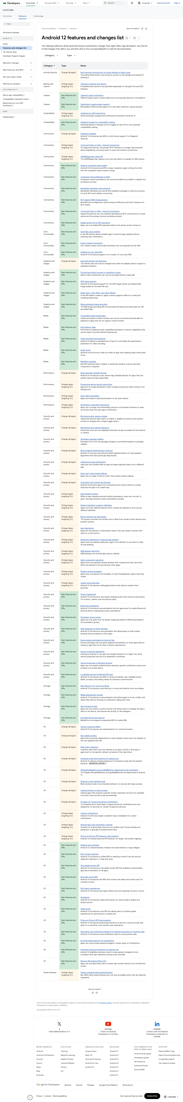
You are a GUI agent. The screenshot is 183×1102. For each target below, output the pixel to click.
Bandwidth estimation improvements (95, 188)
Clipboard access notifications (93, 462)
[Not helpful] (146, 28)
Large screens (90, 1051)
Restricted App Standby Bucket (94, 373)
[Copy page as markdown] (134, 38)
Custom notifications (89, 813)
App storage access (89, 706)
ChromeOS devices (93, 1059)
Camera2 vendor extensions (92, 95)
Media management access (92, 695)
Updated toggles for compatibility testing (98, 122)
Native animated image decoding (94, 304)
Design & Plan (50, 3)
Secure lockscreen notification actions (96, 663)
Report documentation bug (169, 1055)
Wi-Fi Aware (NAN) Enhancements (94, 200)
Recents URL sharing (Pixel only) (93, 961)
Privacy (63, 1067)
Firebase (90, 1085)
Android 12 (114, 1071)
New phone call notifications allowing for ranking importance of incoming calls (112, 932)
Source (39, 1063)
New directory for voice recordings (95, 686)
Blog (38, 1071)
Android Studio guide (142, 1053)
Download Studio (141, 1065)
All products (128, 1085)
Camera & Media (67, 1063)
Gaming (64, 1051)
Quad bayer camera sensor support (95, 104)
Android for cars (91, 1063)
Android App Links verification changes (96, 825)
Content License (105, 1003)
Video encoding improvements (93, 339)
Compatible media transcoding (93, 316)
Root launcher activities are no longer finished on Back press (105, 72)
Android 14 (114, 1063)
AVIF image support (88, 281)
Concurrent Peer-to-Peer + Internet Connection (100, 145)
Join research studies (167, 1063)
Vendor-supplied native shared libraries (97, 972)
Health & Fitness (67, 1059)
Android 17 (114, 1051)
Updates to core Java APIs (91, 252)
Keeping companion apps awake (94, 165)
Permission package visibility (92, 439)
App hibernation (87, 528)
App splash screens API (90, 865)
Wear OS (88, 1055)
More (85, 3)
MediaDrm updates (88, 361)
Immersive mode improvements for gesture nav (100, 758)
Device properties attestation (93, 652)
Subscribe (152, 1096)
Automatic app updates (90, 232)
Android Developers (49, 28)
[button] (16, 52)
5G (62, 1071)
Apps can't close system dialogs (94, 473)
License (48, 1096)
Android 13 (114, 1067)
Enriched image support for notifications (97, 941)
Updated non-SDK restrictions (93, 113)
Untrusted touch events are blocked (95, 482)
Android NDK (139, 1069)
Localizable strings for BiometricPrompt (97, 674)
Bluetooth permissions (90, 606)
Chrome (79, 1085)
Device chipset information (92, 243)
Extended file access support (93, 718)
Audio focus (86, 350)
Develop (69, 3)
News (38, 1067)
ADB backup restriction (90, 551)
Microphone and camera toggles (94, 416)
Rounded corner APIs (89, 877)
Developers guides (141, 1057)
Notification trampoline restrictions (95, 405)
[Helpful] (142, 28)
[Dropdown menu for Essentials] (38, 3)
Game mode (85, 909)
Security (39, 1059)
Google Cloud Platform (108, 1085)
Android (39, 1051)
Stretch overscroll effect (91, 727)
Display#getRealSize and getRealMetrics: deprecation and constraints (109, 770)
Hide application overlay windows (94, 629)
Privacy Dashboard (88, 594)
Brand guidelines (60, 1096)
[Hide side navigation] (30, 1097)
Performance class (88, 327)
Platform (8, 10)
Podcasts (40, 1075)
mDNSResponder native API (92, 156)
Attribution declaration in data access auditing (100, 540)
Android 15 (114, 1059)
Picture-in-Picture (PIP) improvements (96, 920)
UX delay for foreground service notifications (99, 802)
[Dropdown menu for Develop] (76, 3)
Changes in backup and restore (93, 84)
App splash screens (88, 736)
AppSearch (85, 897)
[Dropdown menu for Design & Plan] (59, 3)
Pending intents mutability (91, 571)
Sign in (177, 3)
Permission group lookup (91, 617)
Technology (38, 16)
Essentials (30, 3)
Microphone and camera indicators (95, 428)
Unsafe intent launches (90, 583)
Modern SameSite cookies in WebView (96, 505)
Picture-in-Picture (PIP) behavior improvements (100, 836)
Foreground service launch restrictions (96, 384)
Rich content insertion (90, 854)
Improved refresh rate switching (94, 261)
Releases (23, 16)
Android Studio (163, 3)
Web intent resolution (89, 747)
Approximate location (89, 494)
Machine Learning (68, 1055)
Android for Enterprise (45, 1055)
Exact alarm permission (90, 396)
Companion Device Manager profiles (95, 177)
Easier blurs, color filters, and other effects (98, 293)
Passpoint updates (88, 134)
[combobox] (115, 3)
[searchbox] (16, 24)
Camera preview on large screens (94, 790)
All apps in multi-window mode (93, 781)
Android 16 (114, 1055)
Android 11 (114, 1075)
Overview (7, 16)
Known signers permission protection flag (97, 640)
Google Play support (166, 1059)
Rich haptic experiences (90, 888)
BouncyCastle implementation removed (97, 451)
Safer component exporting (92, 560)
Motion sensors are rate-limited (93, 517)
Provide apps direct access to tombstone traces (101, 272)
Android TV (89, 1067)
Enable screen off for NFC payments (95, 223)
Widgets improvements (90, 845)
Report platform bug (166, 1051)
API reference (139, 1061)
